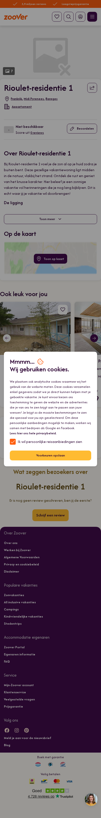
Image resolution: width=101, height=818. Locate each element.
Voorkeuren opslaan (50, 455)
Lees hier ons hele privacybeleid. (33, 433)
